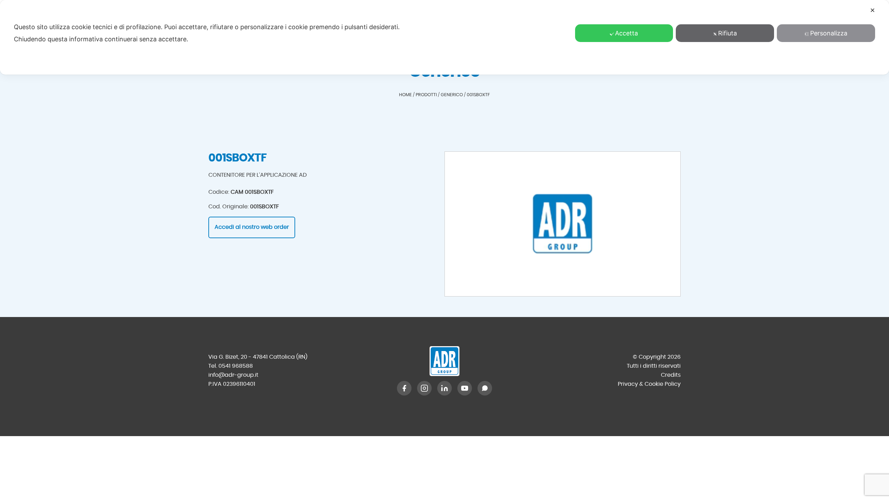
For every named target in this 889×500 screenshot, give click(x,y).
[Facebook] (404, 388)
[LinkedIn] (444, 388)
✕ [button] (872, 10)
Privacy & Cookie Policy (649, 384)
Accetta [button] (626, 33)
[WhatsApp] (484, 388)
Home (405, 95)
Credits (671, 375)
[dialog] (444, 37)
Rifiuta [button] (727, 33)
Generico (452, 95)
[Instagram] (424, 388)
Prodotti (426, 95)
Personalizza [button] (828, 33)
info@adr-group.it (233, 375)
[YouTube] (464, 388)
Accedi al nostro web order (252, 227)
